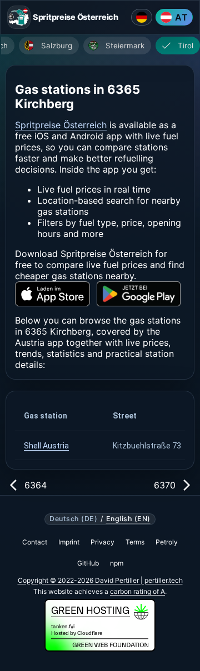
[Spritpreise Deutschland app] (141, 17)
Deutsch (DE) (73, 519)
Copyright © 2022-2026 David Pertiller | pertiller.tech (100, 580)
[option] (49, 45)
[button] (59, 415)
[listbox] (103, 46)
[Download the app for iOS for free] (52, 293)
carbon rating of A (137, 591)
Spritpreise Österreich (61, 124)
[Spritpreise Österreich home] (19, 17)
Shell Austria (46, 445)
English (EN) (128, 519)
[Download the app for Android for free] (139, 293)
